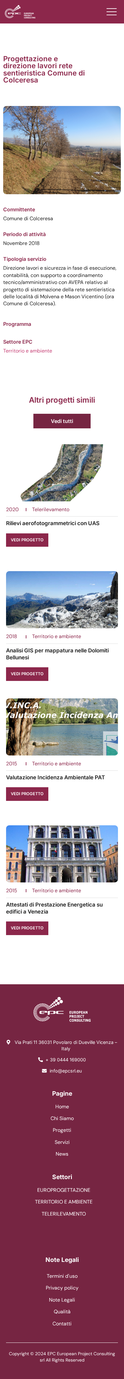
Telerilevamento (50, 509)
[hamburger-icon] (111, 11)
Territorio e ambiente (27, 350)
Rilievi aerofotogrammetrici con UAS (53, 523)
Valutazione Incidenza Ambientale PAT (55, 777)
